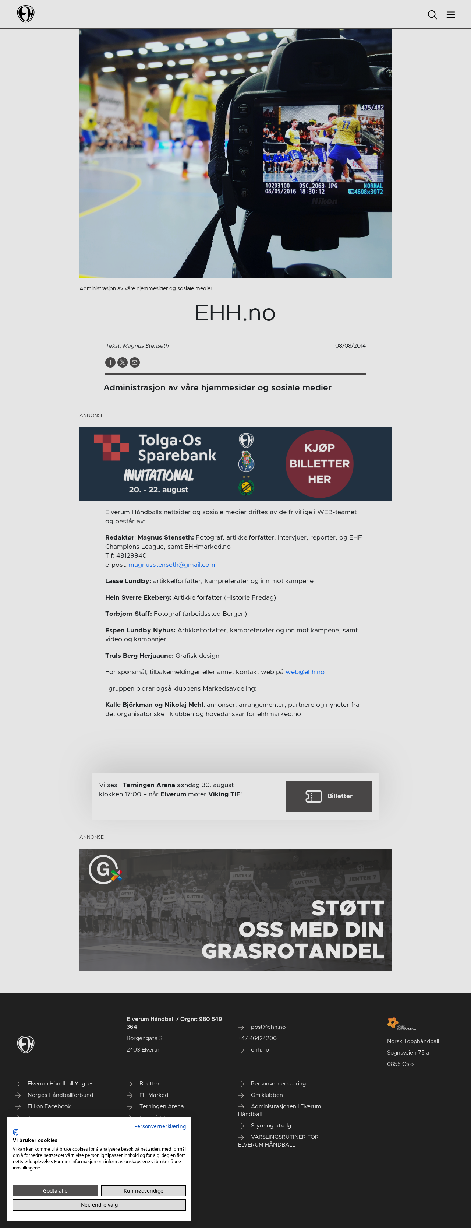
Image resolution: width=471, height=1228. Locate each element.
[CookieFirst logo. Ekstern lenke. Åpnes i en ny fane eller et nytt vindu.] (15, 1132)
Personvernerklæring (160, 1126)
